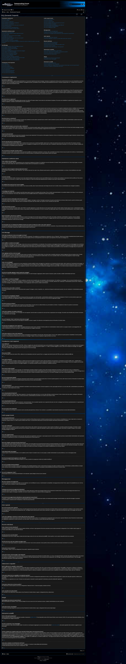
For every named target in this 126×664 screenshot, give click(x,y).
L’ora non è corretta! (5, 34)
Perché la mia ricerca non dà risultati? (50, 43)
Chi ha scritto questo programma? (50, 62)
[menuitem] (12, 10)
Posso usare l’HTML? (6, 64)
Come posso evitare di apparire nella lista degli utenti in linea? (12, 33)
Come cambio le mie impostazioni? (8, 32)
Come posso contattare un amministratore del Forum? (53, 66)
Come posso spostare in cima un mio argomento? (10, 59)
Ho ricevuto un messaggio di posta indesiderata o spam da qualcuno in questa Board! (59, 33)
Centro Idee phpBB (55, 625)
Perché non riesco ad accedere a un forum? (10, 53)
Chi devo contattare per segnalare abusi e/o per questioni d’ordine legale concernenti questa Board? (61, 65)
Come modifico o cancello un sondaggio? (9, 51)
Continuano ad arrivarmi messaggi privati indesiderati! (53, 32)
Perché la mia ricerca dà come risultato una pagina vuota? (54, 44)
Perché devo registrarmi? (6, 19)
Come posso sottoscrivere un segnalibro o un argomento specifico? (56, 51)
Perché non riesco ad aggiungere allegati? (9, 54)
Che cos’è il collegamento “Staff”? (50, 27)
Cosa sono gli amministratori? (49, 19)
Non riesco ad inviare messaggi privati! (51, 31)
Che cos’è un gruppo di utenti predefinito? (51, 26)
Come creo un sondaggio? (6, 49)
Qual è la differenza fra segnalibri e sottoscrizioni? (52, 50)
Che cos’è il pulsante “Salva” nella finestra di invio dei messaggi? (13, 57)
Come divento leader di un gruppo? (50, 23)
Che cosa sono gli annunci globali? (8, 68)
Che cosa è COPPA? (5, 20)
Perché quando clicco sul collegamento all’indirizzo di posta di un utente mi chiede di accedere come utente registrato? (21, 42)
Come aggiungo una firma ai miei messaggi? (9, 48)
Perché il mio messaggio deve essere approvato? (10, 58)
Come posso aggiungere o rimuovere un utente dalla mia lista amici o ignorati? (57, 38)
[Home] (7, 4)
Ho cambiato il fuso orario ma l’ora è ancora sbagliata (11, 35)
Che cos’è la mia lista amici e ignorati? (50, 37)
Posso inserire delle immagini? (7, 67)
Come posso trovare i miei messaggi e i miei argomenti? (54, 46)
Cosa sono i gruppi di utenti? (49, 21)
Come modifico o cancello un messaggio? (9, 47)
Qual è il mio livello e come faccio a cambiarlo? (10, 40)
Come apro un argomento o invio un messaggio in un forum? (12, 46)
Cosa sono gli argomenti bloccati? (8, 71)
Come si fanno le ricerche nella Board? (51, 42)
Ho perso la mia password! (6, 26)
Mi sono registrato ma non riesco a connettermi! (10, 22)
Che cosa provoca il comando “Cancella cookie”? (10, 28)
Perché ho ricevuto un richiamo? (7, 55)
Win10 (38, 656)
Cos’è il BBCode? (5, 63)
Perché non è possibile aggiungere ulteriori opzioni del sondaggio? (13, 50)
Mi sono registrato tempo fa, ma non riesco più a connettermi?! (13, 25)
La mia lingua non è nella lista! (7, 36)
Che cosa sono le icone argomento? (8, 72)
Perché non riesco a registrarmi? (7, 21)
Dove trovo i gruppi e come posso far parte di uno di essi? (54, 22)
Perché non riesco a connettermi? (8, 23)
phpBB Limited (33, 617)
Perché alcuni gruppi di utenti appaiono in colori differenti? (54, 25)
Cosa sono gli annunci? (6, 69)
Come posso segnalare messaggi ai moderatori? (10, 56)
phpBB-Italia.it (46, 659)
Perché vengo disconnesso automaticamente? (10, 27)
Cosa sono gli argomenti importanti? (8, 70)
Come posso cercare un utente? (49, 45)
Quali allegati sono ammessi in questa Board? (52, 57)
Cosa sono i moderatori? (48, 20)
